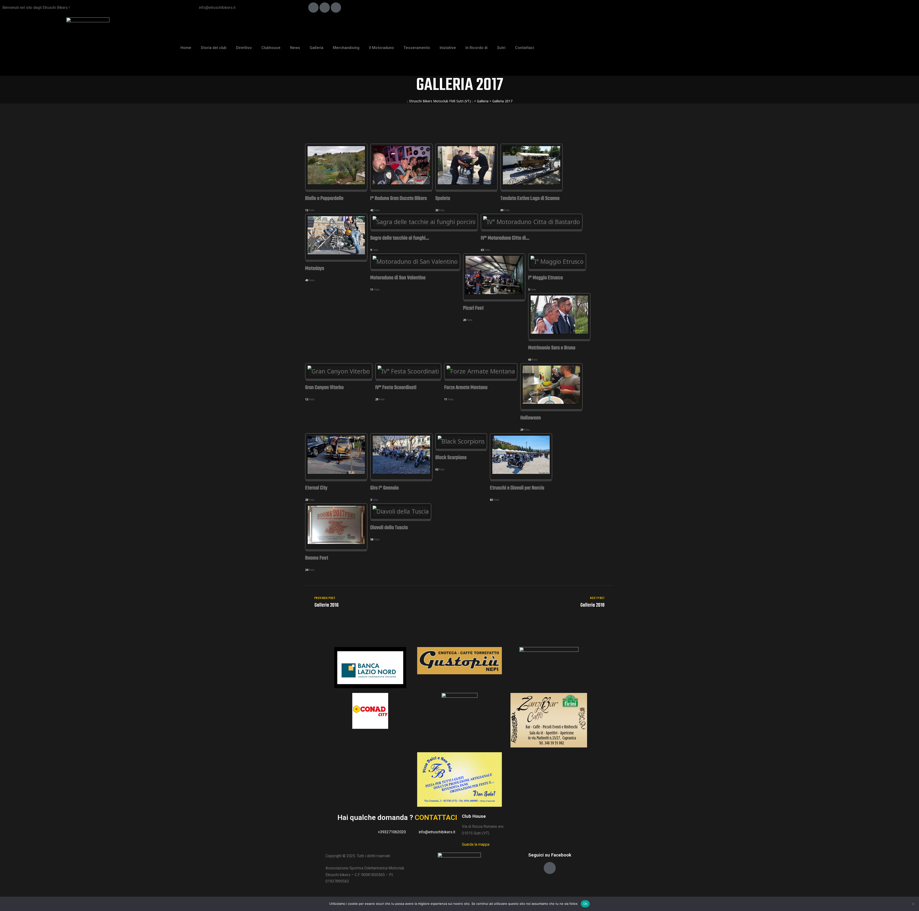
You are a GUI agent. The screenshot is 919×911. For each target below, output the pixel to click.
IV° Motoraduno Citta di (505, 238)
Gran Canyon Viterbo (324, 388)
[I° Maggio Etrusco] (557, 261)
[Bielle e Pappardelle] (336, 182)
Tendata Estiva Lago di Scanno (530, 199)
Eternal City (316, 488)
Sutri (501, 47)
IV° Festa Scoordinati (395, 388)
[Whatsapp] (336, 7)
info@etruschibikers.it (217, 7)
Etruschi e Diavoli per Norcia (517, 488)
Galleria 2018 (538, 602)
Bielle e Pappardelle (324, 199)
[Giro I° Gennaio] (401, 472)
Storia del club (213, 47)
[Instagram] (324, 7)
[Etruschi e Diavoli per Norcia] (521, 472)
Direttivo (244, 47)
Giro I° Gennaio (384, 488)
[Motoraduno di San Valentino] (415, 261)
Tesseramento (416, 47)
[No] (913, 903)
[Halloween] (551, 402)
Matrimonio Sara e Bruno (551, 348)
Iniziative (448, 47)
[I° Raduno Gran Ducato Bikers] (401, 182)
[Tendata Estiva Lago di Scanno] (531, 182)
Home (185, 47)
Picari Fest (473, 309)
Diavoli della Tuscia (389, 528)
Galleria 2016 (381, 602)
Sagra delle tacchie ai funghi (399, 238)
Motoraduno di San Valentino (398, 278)
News (295, 47)
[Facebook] (313, 7)
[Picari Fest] (494, 292)
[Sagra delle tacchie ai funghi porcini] (424, 222)
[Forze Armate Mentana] (480, 371)
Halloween (530, 418)
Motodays (314, 269)
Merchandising (346, 47)
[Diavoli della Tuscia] (400, 511)
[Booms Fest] (336, 542)
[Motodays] (336, 252)
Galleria (316, 47)
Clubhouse (270, 47)
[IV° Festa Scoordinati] (408, 371)
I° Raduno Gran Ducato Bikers (398, 199)
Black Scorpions (451, 458)
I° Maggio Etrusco (545, 278)
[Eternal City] (336, 472)
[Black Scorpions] (461, 441)
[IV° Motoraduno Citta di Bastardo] (531, 222)
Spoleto (442, 199)
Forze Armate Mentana (466, 388)
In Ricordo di (476, 47)
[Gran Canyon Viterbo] (338, 371)
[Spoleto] (466, 182)
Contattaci (524, 47)
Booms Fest (316, 558)
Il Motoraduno (381, 47)
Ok (585, 904)
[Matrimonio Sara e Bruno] (559, 332)
